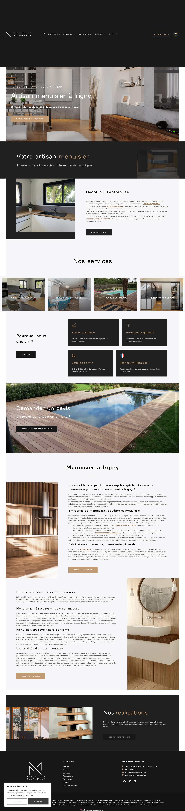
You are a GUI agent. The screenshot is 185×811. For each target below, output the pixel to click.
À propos (53, 34)
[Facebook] (124, 781)
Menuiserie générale (151, 204)
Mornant (106, 219)
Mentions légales (70, 785)
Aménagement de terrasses (107, 533)
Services (68, 34)
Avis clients (67, 779)
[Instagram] (129, 781)
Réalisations (84, 34)
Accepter (38, 801)
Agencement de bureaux (125, 525)
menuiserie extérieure (114, 206)
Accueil (66, 767)
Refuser (17, 801)
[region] (27, 795)
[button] (161, 34)
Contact (99, 34)
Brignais (98, 219)
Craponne (90, 219)
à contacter (85, 549)
